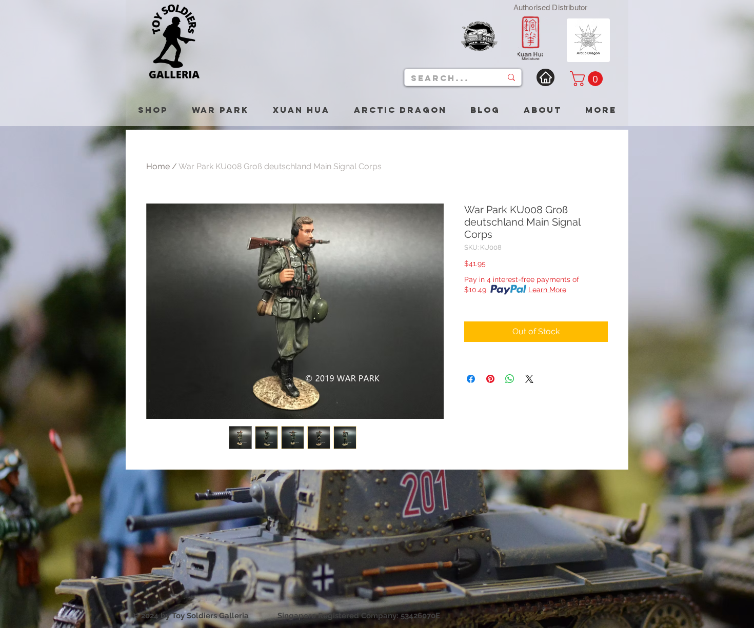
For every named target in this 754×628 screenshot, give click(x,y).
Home (158, 166)
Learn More (547, 290)
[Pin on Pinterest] (490, 379)
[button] (588, 78)
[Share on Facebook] (471, 379)
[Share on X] (529, 379)
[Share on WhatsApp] (510, 379)
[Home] (545, 77)
